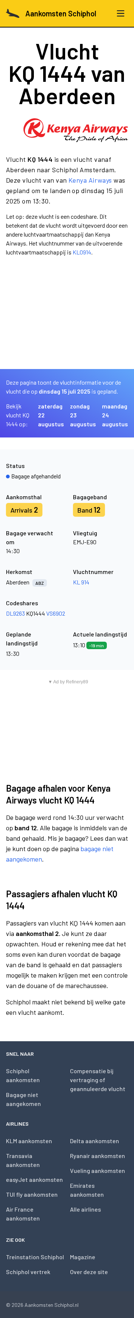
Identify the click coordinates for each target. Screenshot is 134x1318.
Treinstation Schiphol (35, 1256)
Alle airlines (85, 1209)
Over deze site (89, 1271)
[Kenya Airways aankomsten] (75, 130)
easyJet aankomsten (34, 1179)
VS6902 (55, 613)
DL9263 (15, 613)
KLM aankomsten (29, 1140)
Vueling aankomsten (97, 1170)
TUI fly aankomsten (32, 1194)
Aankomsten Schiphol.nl (52, 1305)
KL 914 (81, 582)
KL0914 (82, 252)
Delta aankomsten (94, 1140)
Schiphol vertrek (28, 1271)
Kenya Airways (90, 180)
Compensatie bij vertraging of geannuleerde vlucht (97, 1079)
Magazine (82, 1256)
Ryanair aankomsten (97, 1155)
